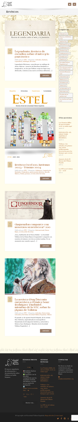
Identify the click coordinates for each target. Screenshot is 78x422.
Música (17, 173)
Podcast (63, 34)
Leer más (45, 75)
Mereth (47, 172)
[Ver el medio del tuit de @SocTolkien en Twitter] (28, 390)
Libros (63, 85)
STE (25, 59)
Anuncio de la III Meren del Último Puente (65, 160)
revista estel (35, 173)
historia (41, 172)
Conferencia (65, 53)
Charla (63, 59)
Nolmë (22, 173)
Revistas (32, 61)
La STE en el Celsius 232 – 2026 (66, 169)
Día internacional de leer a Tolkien (66, 68)
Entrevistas (46, 313)
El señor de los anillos (64, 95)
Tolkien (49, 314)
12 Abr (29, 367)
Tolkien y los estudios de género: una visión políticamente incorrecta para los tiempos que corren (65, 148)
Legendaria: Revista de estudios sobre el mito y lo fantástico (32, 54)
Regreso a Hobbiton (65, 38)
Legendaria (18, 61)
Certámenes (64, 47)
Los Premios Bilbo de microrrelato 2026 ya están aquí (65, 124)
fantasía (44, 59)
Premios (63, 50)
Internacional (39, 230)
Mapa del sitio (49, 415)
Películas (64, 91)
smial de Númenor (65, 73)
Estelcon (64, 79)
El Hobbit (64, 82)
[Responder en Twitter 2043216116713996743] (24, 394)
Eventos (63, 56)
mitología (26, 61)
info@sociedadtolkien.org (66, 379)
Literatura (18, 314)
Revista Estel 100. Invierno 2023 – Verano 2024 (32, 166)
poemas (27, 173)
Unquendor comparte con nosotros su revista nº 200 (32, 226)
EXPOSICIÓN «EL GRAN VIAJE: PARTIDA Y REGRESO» (65, 135)
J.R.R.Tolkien (65, 44)
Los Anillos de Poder (66, 100)
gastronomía (34, 172)
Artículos (38, 59)
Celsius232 (38, 170)
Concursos (64, 76)
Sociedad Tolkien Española (37, 314)
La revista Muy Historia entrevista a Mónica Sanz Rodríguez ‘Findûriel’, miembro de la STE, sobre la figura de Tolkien (32, 305)
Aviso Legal (59, 415)
